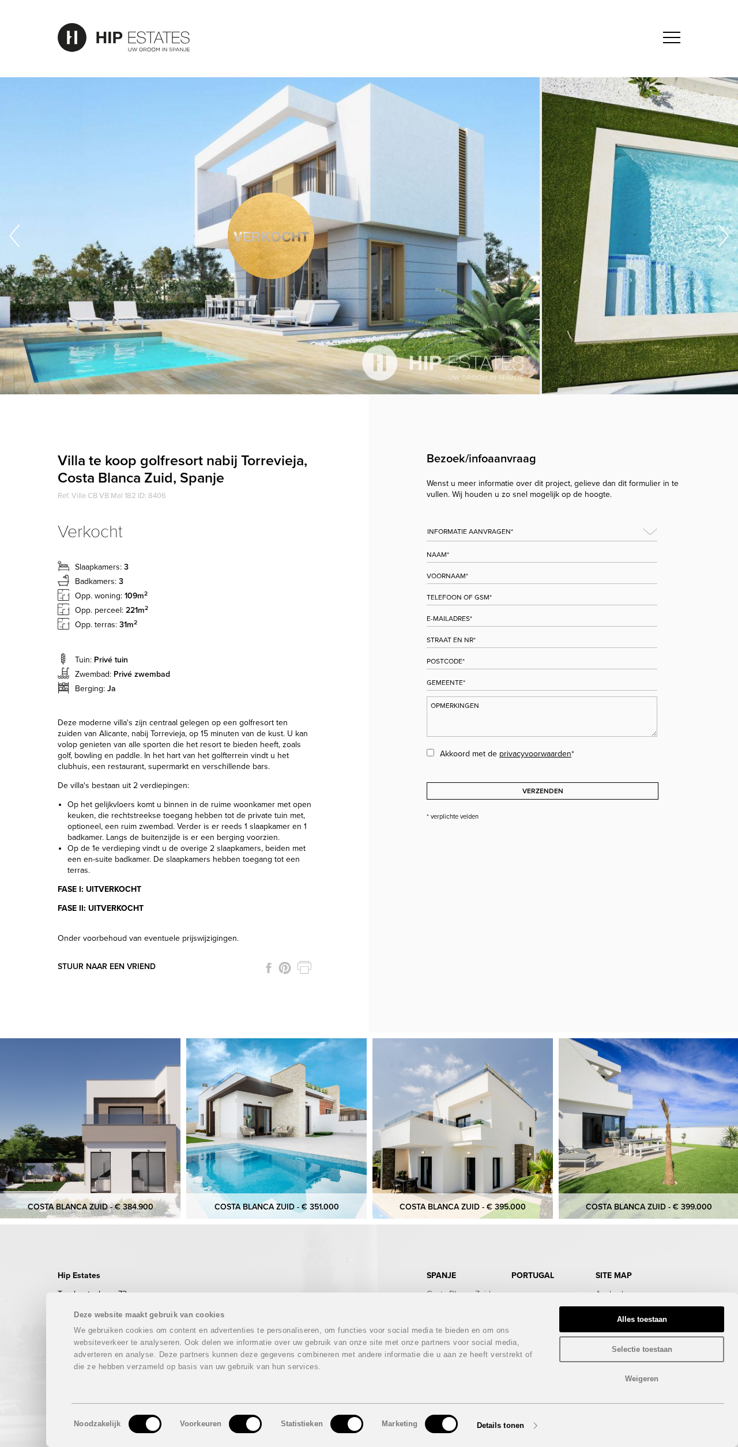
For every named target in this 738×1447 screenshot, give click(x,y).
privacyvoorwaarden (535, 754)
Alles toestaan (642, 1319)
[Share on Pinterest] (285, 968)
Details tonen (500, 1425)
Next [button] (723, 235)
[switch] (245, 1424)
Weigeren (641, 1378)
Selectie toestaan (642, 1349)
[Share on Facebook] (269, 968)
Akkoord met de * (507, 754)
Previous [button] (14, 235)
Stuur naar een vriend (107, 966)
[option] (271, 235)
